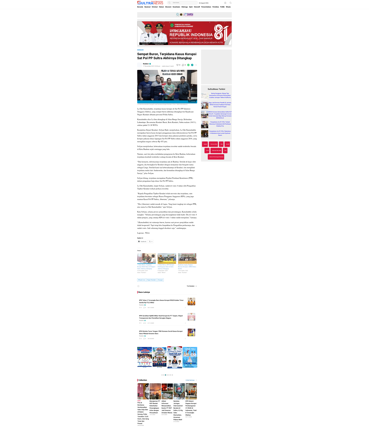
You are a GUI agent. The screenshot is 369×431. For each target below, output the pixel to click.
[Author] (139, 65)
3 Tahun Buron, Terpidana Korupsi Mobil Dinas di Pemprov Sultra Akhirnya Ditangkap (146, 266)
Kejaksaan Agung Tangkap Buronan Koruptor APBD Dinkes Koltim (187, 266)
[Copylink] (192, 65)
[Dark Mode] (230, 3)
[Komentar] (183, 65)
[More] (196, 65)
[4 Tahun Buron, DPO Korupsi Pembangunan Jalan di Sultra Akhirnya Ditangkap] (167, 258)
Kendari (140, 50)
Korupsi (160, 280)
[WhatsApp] (188, 65)
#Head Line (141, 280)
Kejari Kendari (151, 280)
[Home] (225, 3)
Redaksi (146, 64)
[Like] (177, 65)
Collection (142, 380)
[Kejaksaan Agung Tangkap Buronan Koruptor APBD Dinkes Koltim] (187, 258)
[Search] (169, 2)
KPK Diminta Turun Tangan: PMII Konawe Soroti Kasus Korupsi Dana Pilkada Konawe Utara (160, 332)
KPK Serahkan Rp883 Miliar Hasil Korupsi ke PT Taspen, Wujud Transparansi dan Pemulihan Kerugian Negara (161, 317)
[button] (162, 375)
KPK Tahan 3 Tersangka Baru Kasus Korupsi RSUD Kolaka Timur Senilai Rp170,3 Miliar (161, 301)
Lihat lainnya (190, 380)
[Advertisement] (216, 68)
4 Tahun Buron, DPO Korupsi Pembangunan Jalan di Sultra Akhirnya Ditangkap (166, 266)
